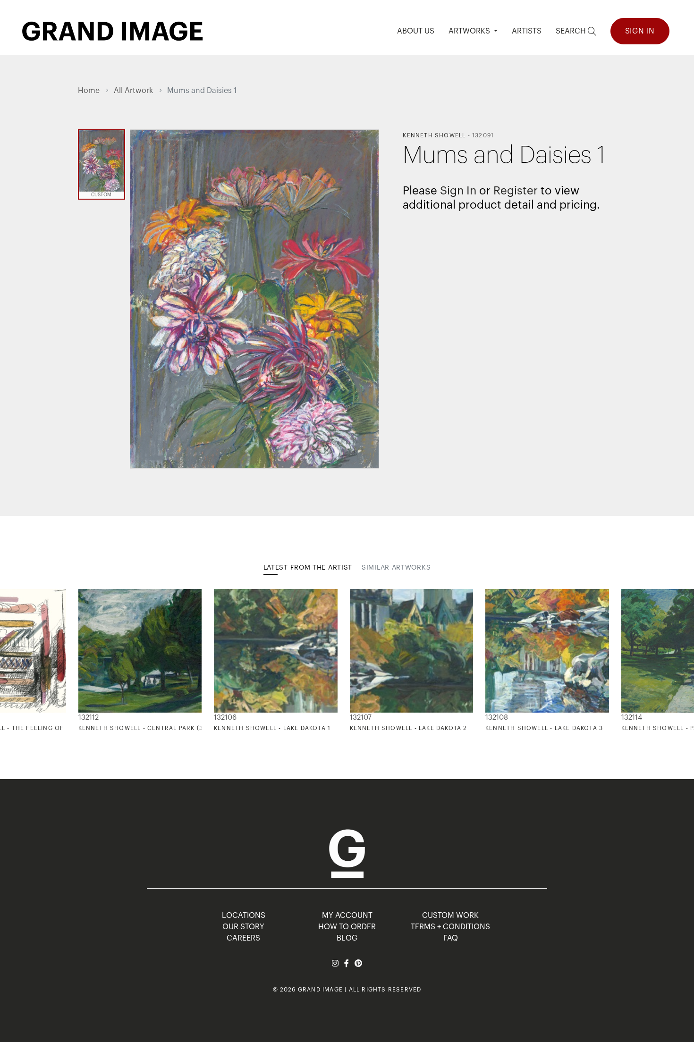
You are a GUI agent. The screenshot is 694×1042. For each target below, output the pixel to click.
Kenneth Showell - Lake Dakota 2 (408, 728)
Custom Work (450, 915)
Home (89, 90)
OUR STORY (243, 927)
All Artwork (133, 90)
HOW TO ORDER (347, 927)
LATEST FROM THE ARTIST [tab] (307, 567)
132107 (361, 717)
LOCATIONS (243, 915)
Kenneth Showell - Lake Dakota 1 (272, 728)
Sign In (640, 31)
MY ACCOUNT (347, 915)
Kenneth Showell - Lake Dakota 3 (544, 728)
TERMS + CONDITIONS (450, 927)
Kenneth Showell (434, 135)
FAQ (450, 938)
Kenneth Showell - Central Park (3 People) (155, 728)
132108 (496, 717)
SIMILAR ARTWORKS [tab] (396, 567)
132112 (88, 717)
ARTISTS (527, 31)
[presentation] (85, 661)
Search (572, 31)
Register (515, 190)
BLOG (347, 938)
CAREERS (243, 938)
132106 (225, 717)
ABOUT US (415, 31)
